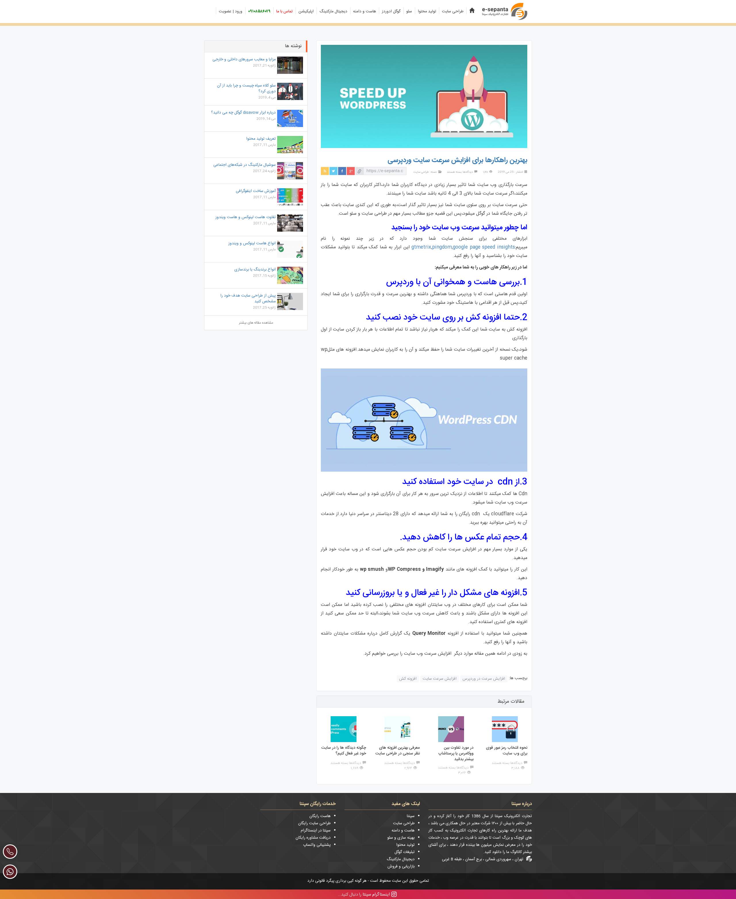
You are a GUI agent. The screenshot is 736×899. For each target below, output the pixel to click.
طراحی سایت (452, 11)
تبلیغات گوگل (404, 852)
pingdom (442, 247)
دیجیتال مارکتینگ (333, 11)
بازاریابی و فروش (401, 866)
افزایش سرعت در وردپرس (484, 678)
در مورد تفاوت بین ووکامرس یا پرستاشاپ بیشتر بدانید (456, 753)
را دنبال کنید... (364, 894)
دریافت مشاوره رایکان (313, 837)
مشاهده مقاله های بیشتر (256, 323)
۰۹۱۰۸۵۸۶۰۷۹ (259, 11)
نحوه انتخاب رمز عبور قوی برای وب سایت (506, 750)
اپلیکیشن (306, 11)
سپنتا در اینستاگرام (316, 830)
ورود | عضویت (230, 11)
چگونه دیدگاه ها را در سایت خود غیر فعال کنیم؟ (343, 750)
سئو (409, 11)
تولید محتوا (427, 11)
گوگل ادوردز (391, 11)
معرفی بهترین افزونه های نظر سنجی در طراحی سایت (397, 750)
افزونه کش (408, 678)
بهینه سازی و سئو (401, 837)
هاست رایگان (320, 816)
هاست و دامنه (364, 11)
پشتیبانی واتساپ (317, 845)
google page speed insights (484, 247)
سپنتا (411, 816)
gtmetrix (421, 247)
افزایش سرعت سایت (440, 678)
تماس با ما (284, 11)
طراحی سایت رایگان (314, 823)
